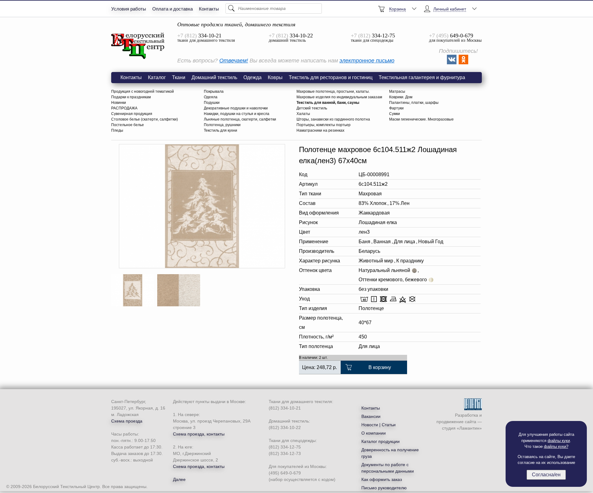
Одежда (252, 77)
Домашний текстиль (214, 77)
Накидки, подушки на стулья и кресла (236, 114)
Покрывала (214, 91)
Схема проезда (126, 421)
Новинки (118, 102)
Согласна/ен (546, 474)
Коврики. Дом (400, 97)
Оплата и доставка (172, 8)
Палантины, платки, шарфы (414, 102)
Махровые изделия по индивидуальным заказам (339, 97)
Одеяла (210, 97)
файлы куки (559, 440)
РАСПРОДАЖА (124, 108)
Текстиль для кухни (220, 130)
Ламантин (469, 428)
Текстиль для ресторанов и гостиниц (330, 77)
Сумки (394, 114)
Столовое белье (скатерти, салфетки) (144, 119)
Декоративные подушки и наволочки (236, 108)
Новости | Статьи (378, 424)
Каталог (157, 77)
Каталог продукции (380, 441)
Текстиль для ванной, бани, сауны (327, 102)
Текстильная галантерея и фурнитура (422, 77)
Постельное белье (127, 125)
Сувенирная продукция (131, 114)
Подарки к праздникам (131, 97)
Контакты (209, 8)
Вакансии (371, 416)
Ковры (275, 77)
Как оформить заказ (381, 479)
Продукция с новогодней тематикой (142, 91)
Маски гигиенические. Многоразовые (421, 119)
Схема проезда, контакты (199, 433)
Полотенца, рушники (222, 125)
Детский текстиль (311, 108)
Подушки (212, 102)
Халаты (303, 114)
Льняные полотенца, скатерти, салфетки (240, 119)
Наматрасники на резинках (320, 130)
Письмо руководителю (384, 487)
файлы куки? (556, 446)
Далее (179, 479)
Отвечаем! (233, 60)
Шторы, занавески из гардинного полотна (333, 119)
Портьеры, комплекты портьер (323, 125)
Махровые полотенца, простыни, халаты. (333, 91)
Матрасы (397, 91)
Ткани (178, 77)
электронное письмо (366, 60)
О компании (373, 433)
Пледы (117, 130)
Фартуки (396, 108)
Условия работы (128, 8)
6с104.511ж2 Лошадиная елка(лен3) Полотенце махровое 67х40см (138, 46)
